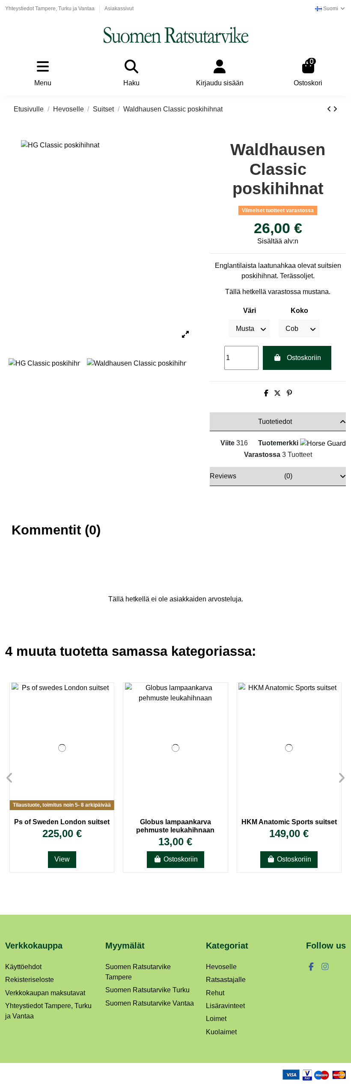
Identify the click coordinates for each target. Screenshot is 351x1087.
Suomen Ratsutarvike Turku (147, 990)
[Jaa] (266, 393)
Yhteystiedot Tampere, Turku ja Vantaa (50, 9)
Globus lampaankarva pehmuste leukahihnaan (175, 826)
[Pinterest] (289, 393)
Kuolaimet (221, 1032)
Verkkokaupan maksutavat (45, 993)
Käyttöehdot (23, 966)
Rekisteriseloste (29, 979)
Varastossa (262, 454)
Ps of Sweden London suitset (62, 822)
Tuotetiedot (275, 421)
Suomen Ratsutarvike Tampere (138, 972)
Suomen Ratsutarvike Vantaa (149, 1003)
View (62, 859)
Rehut (215, 993)
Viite (227, 443)
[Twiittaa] (277, 393)
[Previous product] (330, 109)
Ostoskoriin (304, 357)
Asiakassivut (119, 9)
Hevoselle (221, 966)
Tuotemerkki (278, 443)
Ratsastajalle (226, 979)
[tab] (278, 421)
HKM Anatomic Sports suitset (289, 822)
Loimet (216, 1018)
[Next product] (335, 109)
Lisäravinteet (225, 1005)
